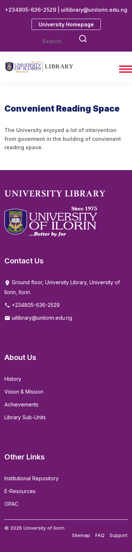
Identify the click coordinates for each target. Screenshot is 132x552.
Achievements (21, 404)
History (12, 379)
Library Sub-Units (25, 417)
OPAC (11, 504)
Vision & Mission (23, 391)
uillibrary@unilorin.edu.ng (41, 318)
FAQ (99, 535)
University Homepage (66, 24)
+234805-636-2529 (35, 305)
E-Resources (20, 491)
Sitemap (81, 535)
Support (119, 535)
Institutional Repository (31, 478)
